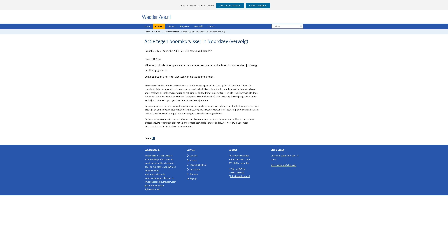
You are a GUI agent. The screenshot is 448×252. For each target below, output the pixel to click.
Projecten (184, 26)
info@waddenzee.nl (240, 176)
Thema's (171, 26)
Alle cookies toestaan (230, 5)
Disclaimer (195, 169)
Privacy (193, 160)
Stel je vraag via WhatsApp (283, 165)
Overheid (198, 26)
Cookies (211, 5)
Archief (193, 178)
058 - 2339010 (237, 168)
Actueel (159, 26)
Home (147, 26)
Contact (211, 26)
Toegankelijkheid (198, 165)
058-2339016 (237, 172)
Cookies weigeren (257, 5)
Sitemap (194, 174)
